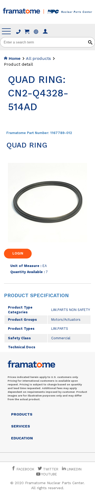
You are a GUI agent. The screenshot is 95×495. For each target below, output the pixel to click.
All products (38, 58)
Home (14, 58)
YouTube (48, 474)
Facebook (25, 469)
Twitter (50, 469)
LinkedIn (74, 469)
